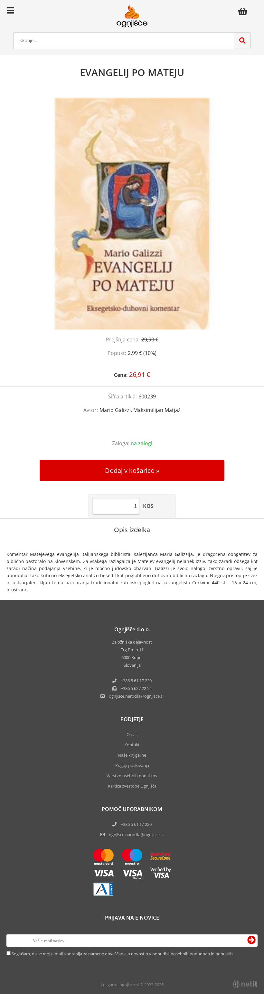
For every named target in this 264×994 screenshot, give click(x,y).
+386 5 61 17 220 (136, 680)
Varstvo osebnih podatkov (132, 776)
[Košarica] (244, 11)
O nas (132, 734)
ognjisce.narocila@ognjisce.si (136, 834)
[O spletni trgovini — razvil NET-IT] (245, 984)
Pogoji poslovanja (132, 765)
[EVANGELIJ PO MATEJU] (132, 214)
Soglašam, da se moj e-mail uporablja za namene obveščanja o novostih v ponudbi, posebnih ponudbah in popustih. (123, 954)
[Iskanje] (242, 41)
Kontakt (132, 745)
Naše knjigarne (132, 755)
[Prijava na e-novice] (251, 940)
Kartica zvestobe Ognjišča (132, 786)
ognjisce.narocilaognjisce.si (136, 696)
